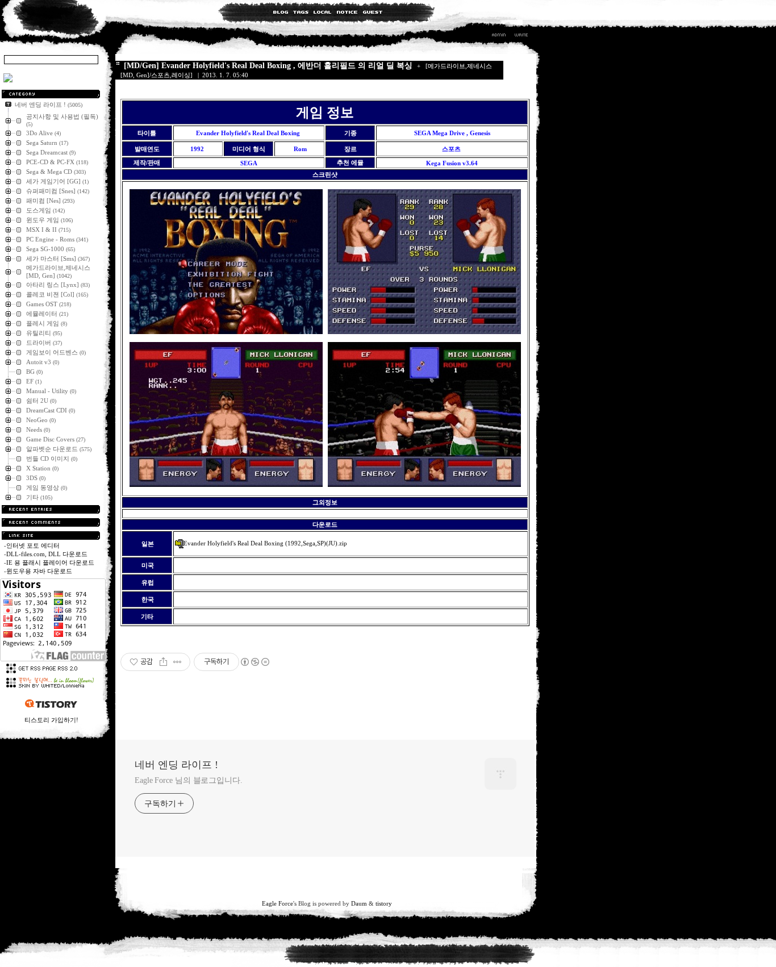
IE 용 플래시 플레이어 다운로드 (50, 562)
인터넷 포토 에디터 (33, 545)
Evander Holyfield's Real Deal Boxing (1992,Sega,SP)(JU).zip (265, 543)
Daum (359, 903)
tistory (384, 903)
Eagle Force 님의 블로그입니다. (189, 780)
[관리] (498, 36)
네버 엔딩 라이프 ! (176, 764)
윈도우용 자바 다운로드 (39, 571)
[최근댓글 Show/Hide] (51, 522)
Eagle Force (277, 903)
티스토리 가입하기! (51, 719)
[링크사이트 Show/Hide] (51, 535)
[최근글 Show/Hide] (51, 509)
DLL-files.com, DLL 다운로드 (46, 554)
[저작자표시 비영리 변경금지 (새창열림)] (254, 661)
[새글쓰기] (520, 36)
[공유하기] (163, 661)
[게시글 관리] (177, 661)
